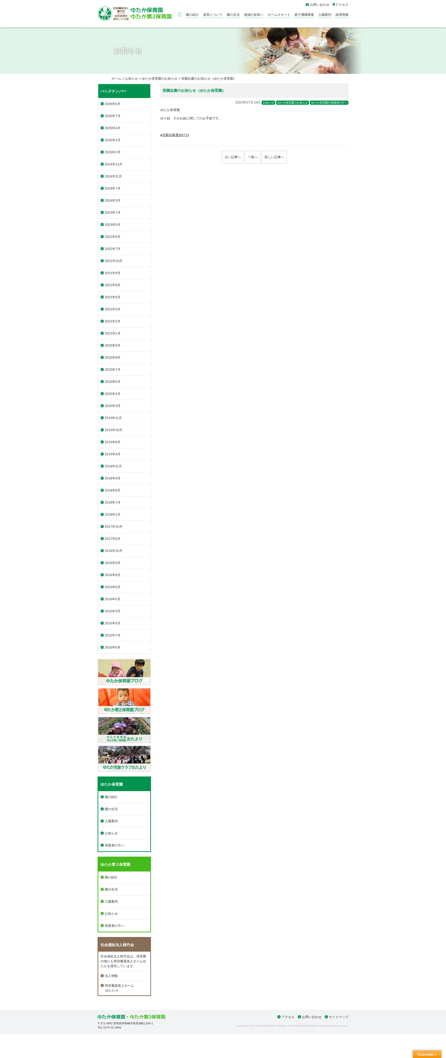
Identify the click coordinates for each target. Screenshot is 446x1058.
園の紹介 (192, 14)
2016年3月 (113, 611)
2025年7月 (113, 116)
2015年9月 (113, 623)
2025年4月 (113, 128)
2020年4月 (113, 394)
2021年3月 (113, 309)
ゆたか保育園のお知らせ (159, 78)
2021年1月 (113, 333)
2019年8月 (113, 442)
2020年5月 (113, 381)
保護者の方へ (114, 845)
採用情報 (341, 14)
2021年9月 (113, 273)
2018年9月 (113, 478)
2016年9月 (113, 563)
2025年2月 (113, 152)
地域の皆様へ (253, 14)
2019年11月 (113, 418)
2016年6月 (113, 587)
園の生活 (233, 14)
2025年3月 (113, 140)
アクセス (288, 1017)
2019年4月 (113, 454)
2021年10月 (113, 261)
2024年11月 (113, 176)
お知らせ (131, 78)
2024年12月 (113, 164)
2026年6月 (113, 104)
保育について (213, 14)
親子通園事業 (304, 14)
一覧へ (253, 157)
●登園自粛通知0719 (174, 135)
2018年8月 (113, 490)
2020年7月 (113, 369)
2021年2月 (113, 321)
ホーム (116, 78)
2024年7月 (113, 188)
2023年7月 (113, 212)
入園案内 (324, 14)
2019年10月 (113, 430)
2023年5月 (113, 224)
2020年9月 (113, 345)
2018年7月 (113, 502)
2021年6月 (113, 297)
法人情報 (111, 976)
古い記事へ (233, 157)
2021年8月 (113, 285)
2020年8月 (113, 357)
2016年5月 (113, 599)
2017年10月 (113, 526)
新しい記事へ (274, 157)
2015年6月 (113, 647)
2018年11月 (113, 466)
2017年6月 (113, 538)
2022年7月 (113, 249)
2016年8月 (113, 575)
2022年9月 (113, 237)
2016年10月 (113, 551)
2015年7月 (113, 635)
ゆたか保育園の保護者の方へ (329, 102)
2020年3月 (113, 406)
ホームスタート (279, 14)
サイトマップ (338, 1017)
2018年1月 (113, 514)
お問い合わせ (311, 1017)
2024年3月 (113, 200)
